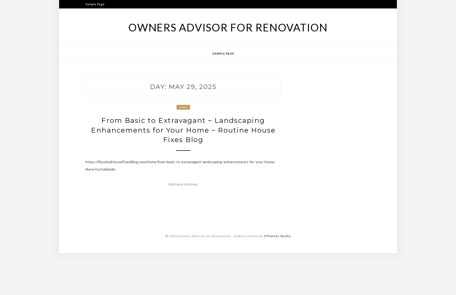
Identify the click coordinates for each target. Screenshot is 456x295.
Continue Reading (183, 184)
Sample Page (95, 4)
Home (183, 107)
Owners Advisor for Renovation (228, 27)
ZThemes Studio (277, 236)
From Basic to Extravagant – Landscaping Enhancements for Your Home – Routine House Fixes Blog (183, 130)
